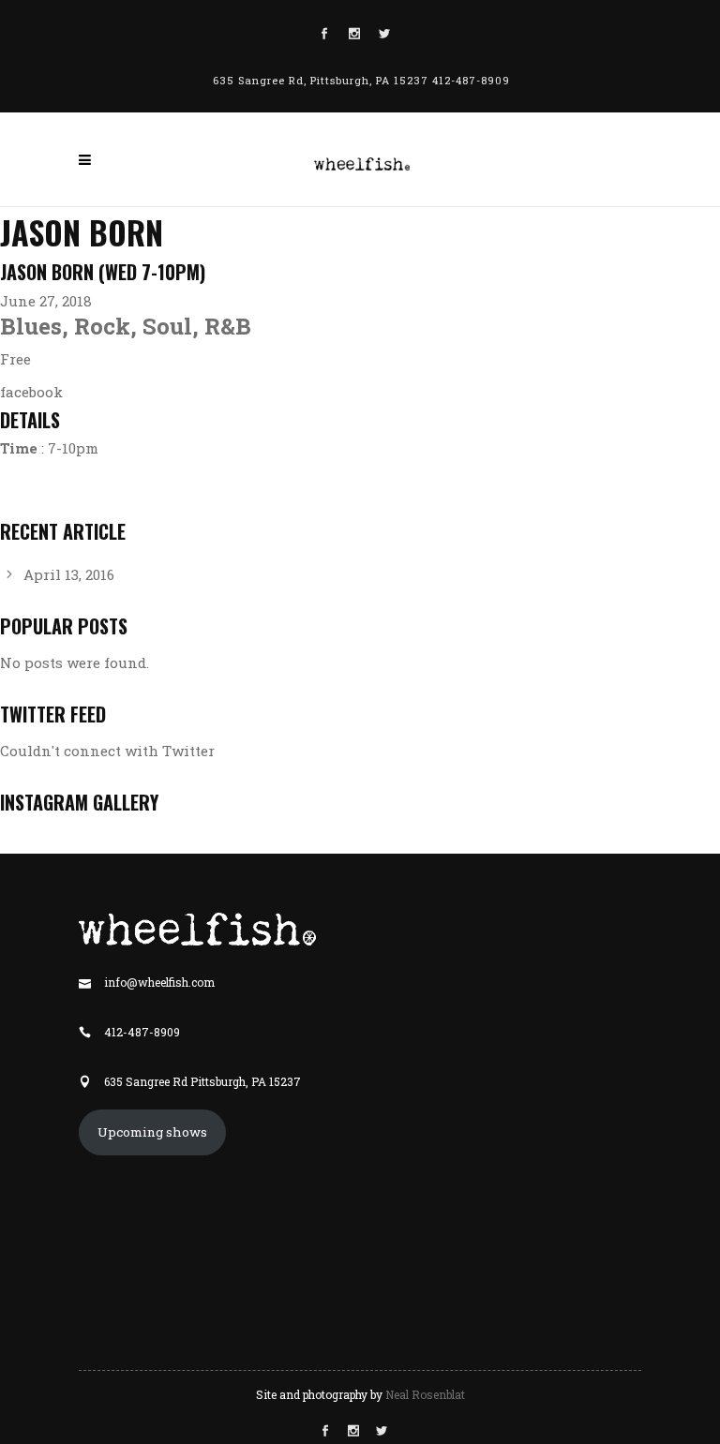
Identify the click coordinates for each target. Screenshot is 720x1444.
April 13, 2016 (68, 574)
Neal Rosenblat (425, 1394)
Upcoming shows (152, 1132)
